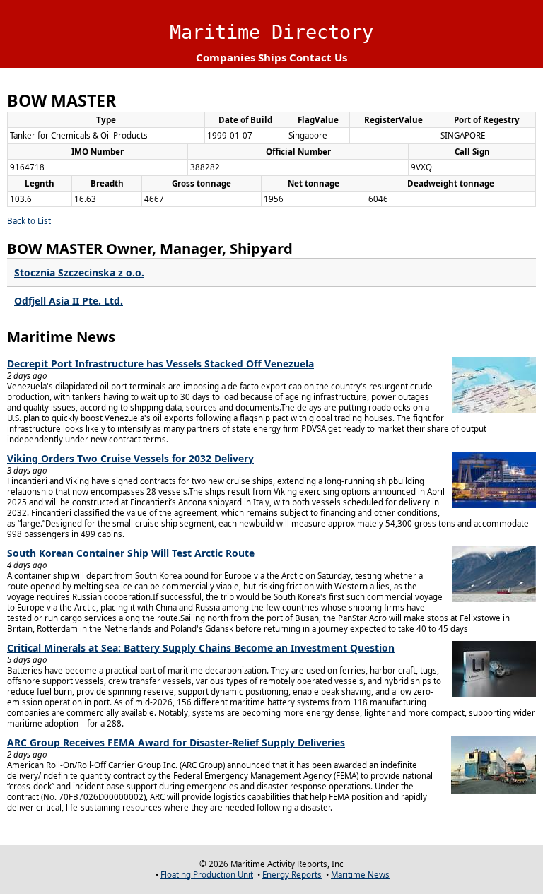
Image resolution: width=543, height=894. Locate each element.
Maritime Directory (271, 32)
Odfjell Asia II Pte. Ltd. (68, 300)
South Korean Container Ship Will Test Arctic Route (131, 553)
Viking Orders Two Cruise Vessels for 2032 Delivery (130, 458)
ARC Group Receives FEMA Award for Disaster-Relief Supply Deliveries (176, 742)
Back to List (29, 221)
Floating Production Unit (206, 874)
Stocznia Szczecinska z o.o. (79, 272)
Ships (272, 57)
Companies (225, 57)
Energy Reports (292, 874)
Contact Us (318, 57)
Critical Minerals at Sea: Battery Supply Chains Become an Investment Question (201, 647)
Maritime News (360, 874)
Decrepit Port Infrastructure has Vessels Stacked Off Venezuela (160, 363)
